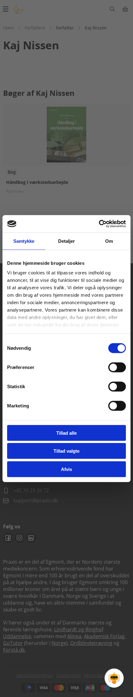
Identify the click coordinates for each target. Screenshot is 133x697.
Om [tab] (109, 240)
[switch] (117, 367)
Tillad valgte (66, 451)
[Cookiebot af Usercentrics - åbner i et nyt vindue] (99, 224)
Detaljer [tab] (66, 240)
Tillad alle (66, 432)
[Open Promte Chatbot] (114, 678)
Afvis (66, 469)
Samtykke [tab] (24, 240)
